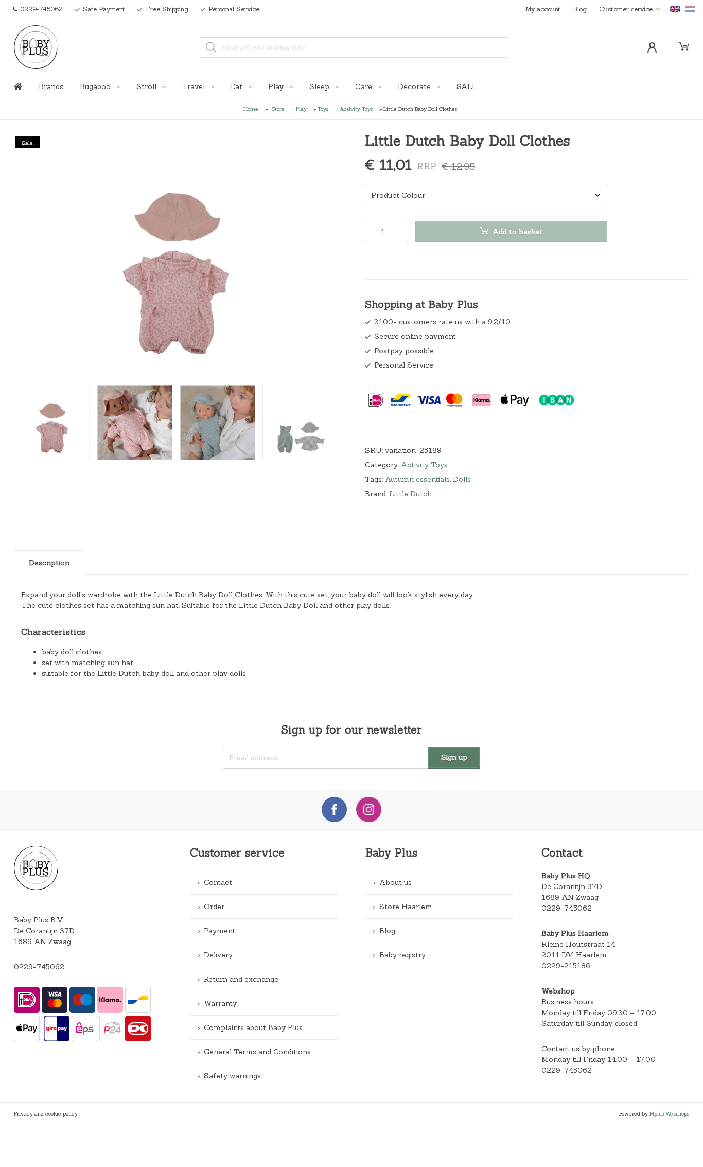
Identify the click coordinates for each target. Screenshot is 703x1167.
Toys (323, 108)
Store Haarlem (405, 906)
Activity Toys (356, 108)
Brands (51, 86)
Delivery (218, 955)
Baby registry (402, 955)
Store (278, 108)
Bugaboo (96, 86)
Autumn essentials (417, 479)
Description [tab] (49, 562)
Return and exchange (241, 979)
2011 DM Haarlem (574, 955)
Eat (237, 86)
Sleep (320, 86)
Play (277, 86)
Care (364, 86)
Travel (194, 86)
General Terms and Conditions (257, 1051)
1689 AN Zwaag (570, 897)
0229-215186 (565, 965)
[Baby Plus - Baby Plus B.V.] (36, 47)
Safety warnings (232, 1076)
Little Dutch (410, 493)
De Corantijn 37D (571, 886)
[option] (176, 255)
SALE (466, 86)
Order (214, 906)
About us (395, 882)
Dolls (462, 479)
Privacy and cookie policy (46, 1113)
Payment (219, 930)
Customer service (626, 9)
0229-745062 (39, 966)
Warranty (220, 1003)
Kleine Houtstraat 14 (578, 944)
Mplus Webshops (669, 1113)
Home (250, 108)
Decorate (415, 86)
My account (542, 9)
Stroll (147, 86)
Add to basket (517, 231)
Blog (580, 9)
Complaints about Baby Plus (253, 1027)
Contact (218, 882)
